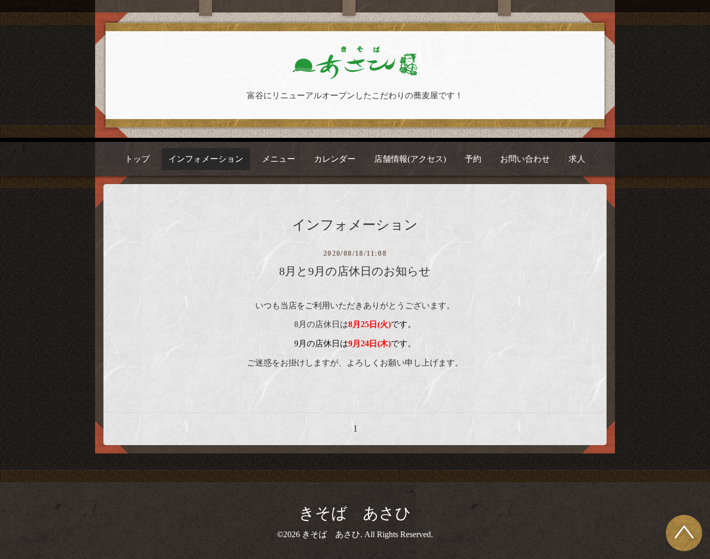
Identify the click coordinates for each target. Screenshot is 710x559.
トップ (137, 158)
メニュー (278, 158)
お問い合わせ (525, 158)
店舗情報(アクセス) (410, 158)
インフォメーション (205, 158)
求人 (577, 158)
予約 (473, 158)
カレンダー (335, 158)
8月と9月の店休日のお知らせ (355, 271)
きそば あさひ (355, 513)
